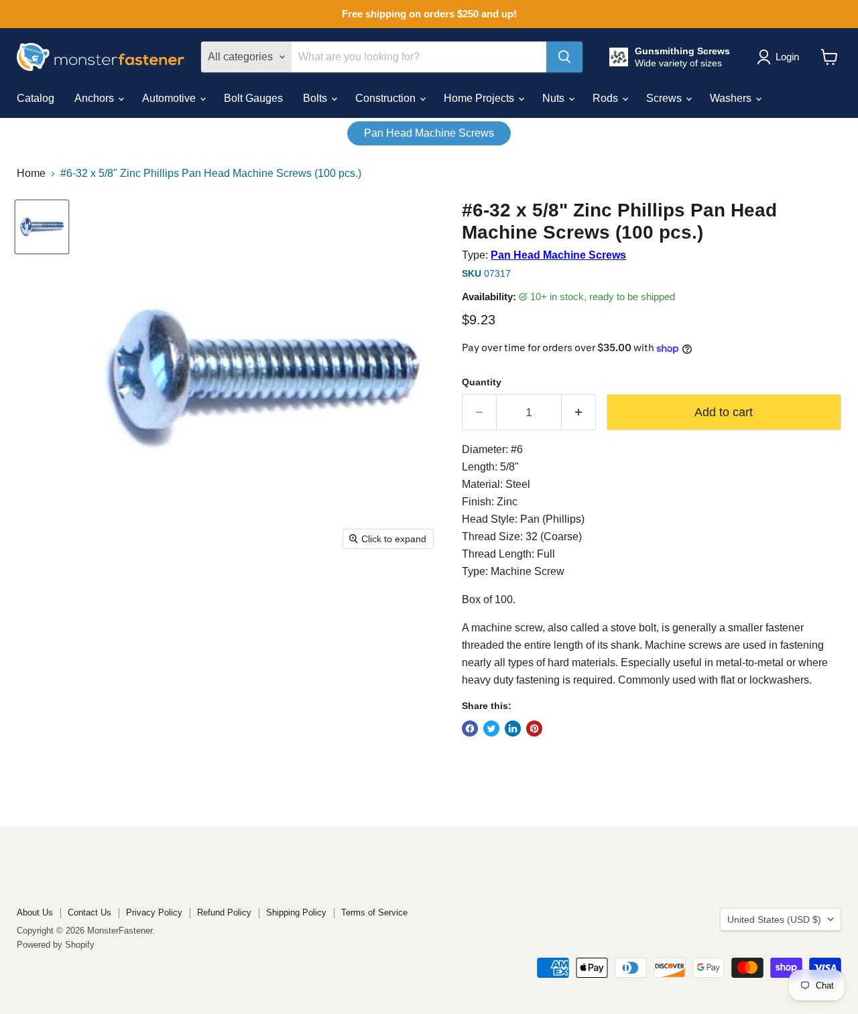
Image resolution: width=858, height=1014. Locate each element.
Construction (386, 98)
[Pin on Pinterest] (534, 728)
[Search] (564, 57)
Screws (665, 98)
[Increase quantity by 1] (579, 412)
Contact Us (89, 912)
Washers (732, 98)
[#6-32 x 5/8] (41, 226)
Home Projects (480, 98)
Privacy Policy (154, 912)
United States (774, 919)
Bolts (316, 98)
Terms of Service (374, 912)
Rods (607, 98)
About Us (35, 912)
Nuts (554, 98)
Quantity (481, 382)
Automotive (170, 98)
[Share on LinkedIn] (513, 728)
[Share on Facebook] (470, 728)
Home (31, 173)
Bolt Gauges (253, 98)
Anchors (95, 98)
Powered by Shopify (56, 945)
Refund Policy (224, 912)
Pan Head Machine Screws (429, 133)
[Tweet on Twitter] (491, 728)
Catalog (35, 98)
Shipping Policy (296, 912)
